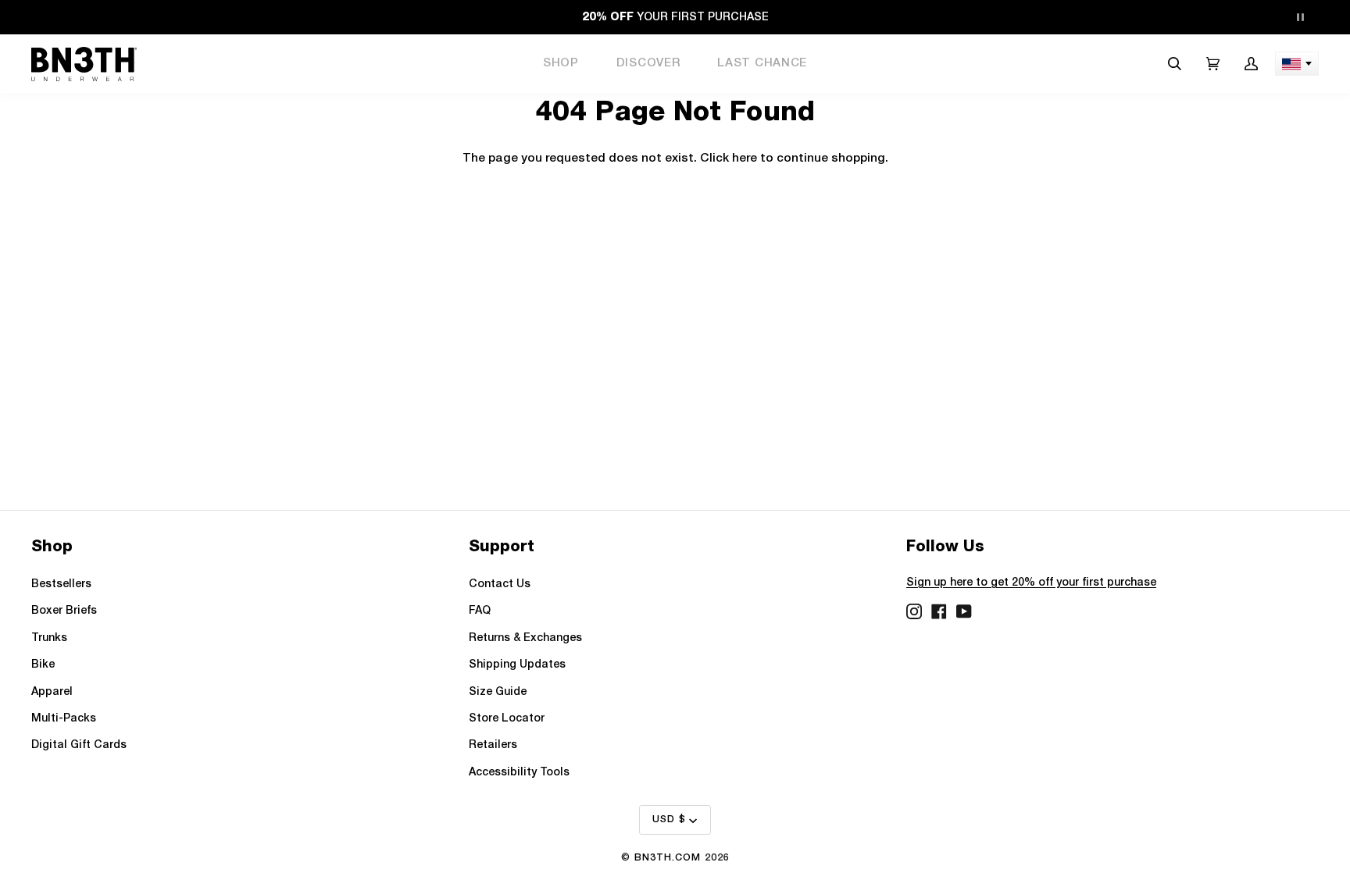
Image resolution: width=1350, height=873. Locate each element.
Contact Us (499, 584)
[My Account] (1251, 63)
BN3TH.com (667, 857)
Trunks (49, 638)
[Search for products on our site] (1174, 63)
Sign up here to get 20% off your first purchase (1031, 583)
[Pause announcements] (1300, 17)
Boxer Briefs (64, 611)
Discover (648, 63)
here (744, 158)
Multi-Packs (63, 719)
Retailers (493, 745)
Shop (561, 63)
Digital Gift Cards (79, 745)
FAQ (480, 611)
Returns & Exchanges (525, 638)
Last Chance (762, 63)
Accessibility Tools (519, 773)
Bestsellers (61, 584)
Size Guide (498, 692)
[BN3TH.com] (84, 64)
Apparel (52, 692)
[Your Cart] (1212, 63)
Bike (43, 665)
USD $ (669, 819)
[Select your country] (1297, 64)
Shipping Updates (517, 665)
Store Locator (507, 719)
